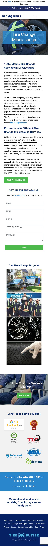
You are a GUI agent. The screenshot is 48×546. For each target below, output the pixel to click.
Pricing (6, 527)
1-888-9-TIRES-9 (24, 481)
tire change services (18, 123)
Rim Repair (23, 524)
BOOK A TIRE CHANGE (16, 180)
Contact (14, 527)
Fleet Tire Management (23, 520)
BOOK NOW (24, 395)
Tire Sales (6, 524)
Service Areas (40, 524)
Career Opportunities (25, 527)
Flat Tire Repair (38, 520)
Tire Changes (8, 520)
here (9, 2)
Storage (15, 524)
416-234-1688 (19, 195)
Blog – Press (39, 527)
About (31, 524)
